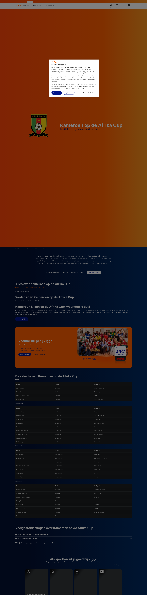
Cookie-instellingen (89, 93)
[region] (74, 78)
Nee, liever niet (69, 93)
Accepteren (56, 93)
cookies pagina (82, 86)
